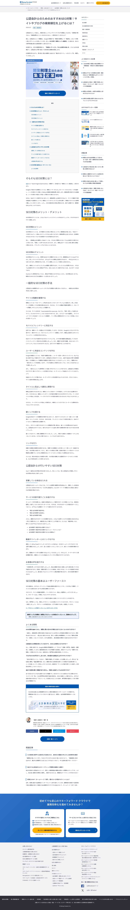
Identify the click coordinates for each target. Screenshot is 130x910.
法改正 (83, 43)
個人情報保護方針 (15, 899)
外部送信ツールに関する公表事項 (72, 899)
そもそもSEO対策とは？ (37, 107)
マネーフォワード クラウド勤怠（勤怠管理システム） (88, 873)
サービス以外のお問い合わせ (106, 899)
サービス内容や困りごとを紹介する (40, 154)
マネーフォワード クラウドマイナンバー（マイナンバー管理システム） (90, 877)
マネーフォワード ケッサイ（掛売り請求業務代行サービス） (36, 868)
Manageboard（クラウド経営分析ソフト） (33, 875)
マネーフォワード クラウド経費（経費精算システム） (88, 865)
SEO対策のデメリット (37, 118)
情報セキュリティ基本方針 (28, 899)
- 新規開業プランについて (58, 857)
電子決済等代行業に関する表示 (89, 899)
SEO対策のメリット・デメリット (40, 111)
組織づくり (85, 39)
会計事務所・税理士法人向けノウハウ (62, 8)
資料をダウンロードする (82, 830)
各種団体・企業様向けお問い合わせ (31, 854)
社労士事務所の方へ (67, 3)
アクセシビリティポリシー (122, 899)
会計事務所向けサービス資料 (29, 856)
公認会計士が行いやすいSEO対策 (40, 147)
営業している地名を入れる (38, 150)
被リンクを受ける (35, 140)
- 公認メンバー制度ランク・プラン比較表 (61, 878)
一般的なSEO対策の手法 (37, 122)
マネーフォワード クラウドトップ (89, 849)
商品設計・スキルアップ (88, 49)
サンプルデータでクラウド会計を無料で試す (33, 861)
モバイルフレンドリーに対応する (39, 129)
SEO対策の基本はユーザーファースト (41, 165)
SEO (27, 184)
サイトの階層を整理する (37, 125)
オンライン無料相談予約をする (47, 830)
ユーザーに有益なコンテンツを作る (40, 132)
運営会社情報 (5, 899)
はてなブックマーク (59, 731)
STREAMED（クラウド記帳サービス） (32, 880)
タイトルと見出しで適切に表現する (40, 136)
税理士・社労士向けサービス (46, 8)
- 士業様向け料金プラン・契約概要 (60, 883)
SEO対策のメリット (36, 114)
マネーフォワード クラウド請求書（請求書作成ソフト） (89, 861)
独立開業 (84, 22)
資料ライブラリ (90, 3)
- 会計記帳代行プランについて (59, 854)
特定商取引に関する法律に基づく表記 (52, 899)
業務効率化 (85, 36)
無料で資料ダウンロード (52, 93)
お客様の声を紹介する (37, 161)
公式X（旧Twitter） (92, 890)
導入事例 (76, 3)
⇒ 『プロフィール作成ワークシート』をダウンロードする (41, 608)
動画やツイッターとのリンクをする (40, 158)
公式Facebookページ (92, 886)
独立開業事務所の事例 (87, 26)
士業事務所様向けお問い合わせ (30, 851)
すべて (83, 53)
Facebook (32, 731)
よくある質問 (34, 168)
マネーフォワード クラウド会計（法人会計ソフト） (88, 852)
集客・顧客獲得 (86, 29)
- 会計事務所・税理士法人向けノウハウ (61, 876)
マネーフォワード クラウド (32, 8)
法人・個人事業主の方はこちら (89, 882)
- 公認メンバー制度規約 (57, 881)
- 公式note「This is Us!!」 (58, 885)
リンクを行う (34, 143)
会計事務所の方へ (55, 3)
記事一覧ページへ (52, 739)
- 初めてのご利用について (58, 859)
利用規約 (39, 899)
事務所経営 (85, 33)
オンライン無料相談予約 (103, 3)
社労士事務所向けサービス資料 (30, 859)
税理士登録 (85, 46)
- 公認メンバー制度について (58, 852)
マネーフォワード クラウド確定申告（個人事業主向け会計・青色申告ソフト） (91, 856)
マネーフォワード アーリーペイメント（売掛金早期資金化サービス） (36, 872)
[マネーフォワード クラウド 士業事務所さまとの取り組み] (28, 3)
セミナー (82, 3)
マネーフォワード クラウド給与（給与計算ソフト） (88, 869)
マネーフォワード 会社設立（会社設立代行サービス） (35, 878)
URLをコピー (72, 731)
